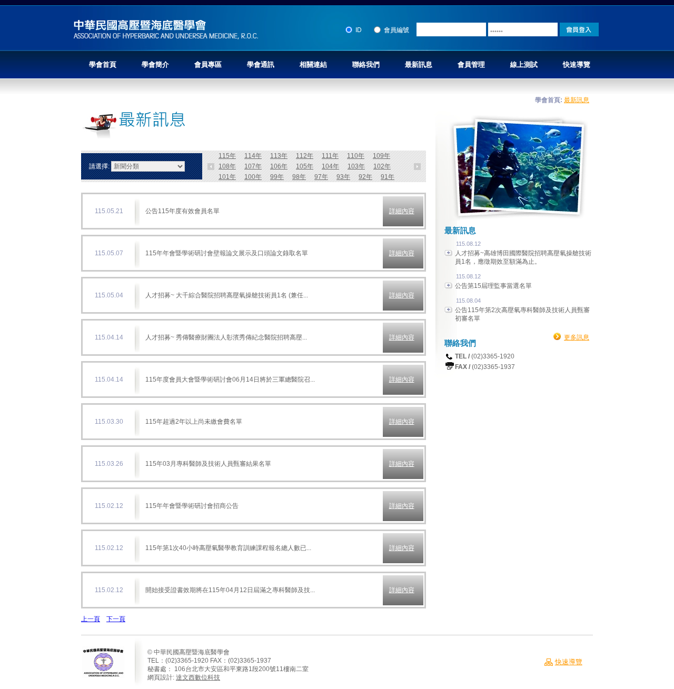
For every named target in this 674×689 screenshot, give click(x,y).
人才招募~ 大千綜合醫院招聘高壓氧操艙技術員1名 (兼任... (226, 295)
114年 (253, 155)
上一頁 (90, 619)
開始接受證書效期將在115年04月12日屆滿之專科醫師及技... (230, 590)
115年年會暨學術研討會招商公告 (192, 506)
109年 (381, 155)
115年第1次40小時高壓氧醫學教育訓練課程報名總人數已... (228, 548)
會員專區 (208, 64)
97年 (321, 177)
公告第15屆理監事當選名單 (493, 285)
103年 (356, 166)
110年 (355, 155)
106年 (279, 166)
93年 (343, 177)
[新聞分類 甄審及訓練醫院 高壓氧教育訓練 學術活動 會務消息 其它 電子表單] (148, 166)
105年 (304, 166)
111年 (330, 155)
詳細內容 (401, 211)
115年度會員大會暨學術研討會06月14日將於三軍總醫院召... (230, 379)
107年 (253, 166)
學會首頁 (102, 64)
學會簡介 (155, 64)
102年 (382, 166)
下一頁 (115, 619)
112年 (304, 155)
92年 (365, 177)
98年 (299, 177)
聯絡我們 (366, 64)
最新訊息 (418, 64)
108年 (227, 166)
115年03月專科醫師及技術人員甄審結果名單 (208, 463)
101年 (227, 177)
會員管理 (471, 64)
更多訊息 (576, 337)
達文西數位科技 (198, 677)
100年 (253, 177)
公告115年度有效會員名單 (182, 211)
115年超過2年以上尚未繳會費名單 (193, 421)
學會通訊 (260, 64)
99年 (277, 177)
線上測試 (524, 64)
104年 (330, 166)
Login (579, 29)
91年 (387, 177)
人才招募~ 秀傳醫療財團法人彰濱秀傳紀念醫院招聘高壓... (226, 337)
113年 (279, 155)
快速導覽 (576, 64)
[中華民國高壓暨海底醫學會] (166, 38)
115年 (227, 155)
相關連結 (313, 64)
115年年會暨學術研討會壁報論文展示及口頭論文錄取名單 (226, 253)
